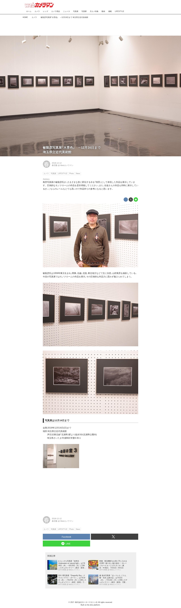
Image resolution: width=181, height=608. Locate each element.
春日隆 (54, 165)
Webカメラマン (66, 165)
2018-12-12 (57, 163)
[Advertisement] (90, 26)
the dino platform (93, 605)
